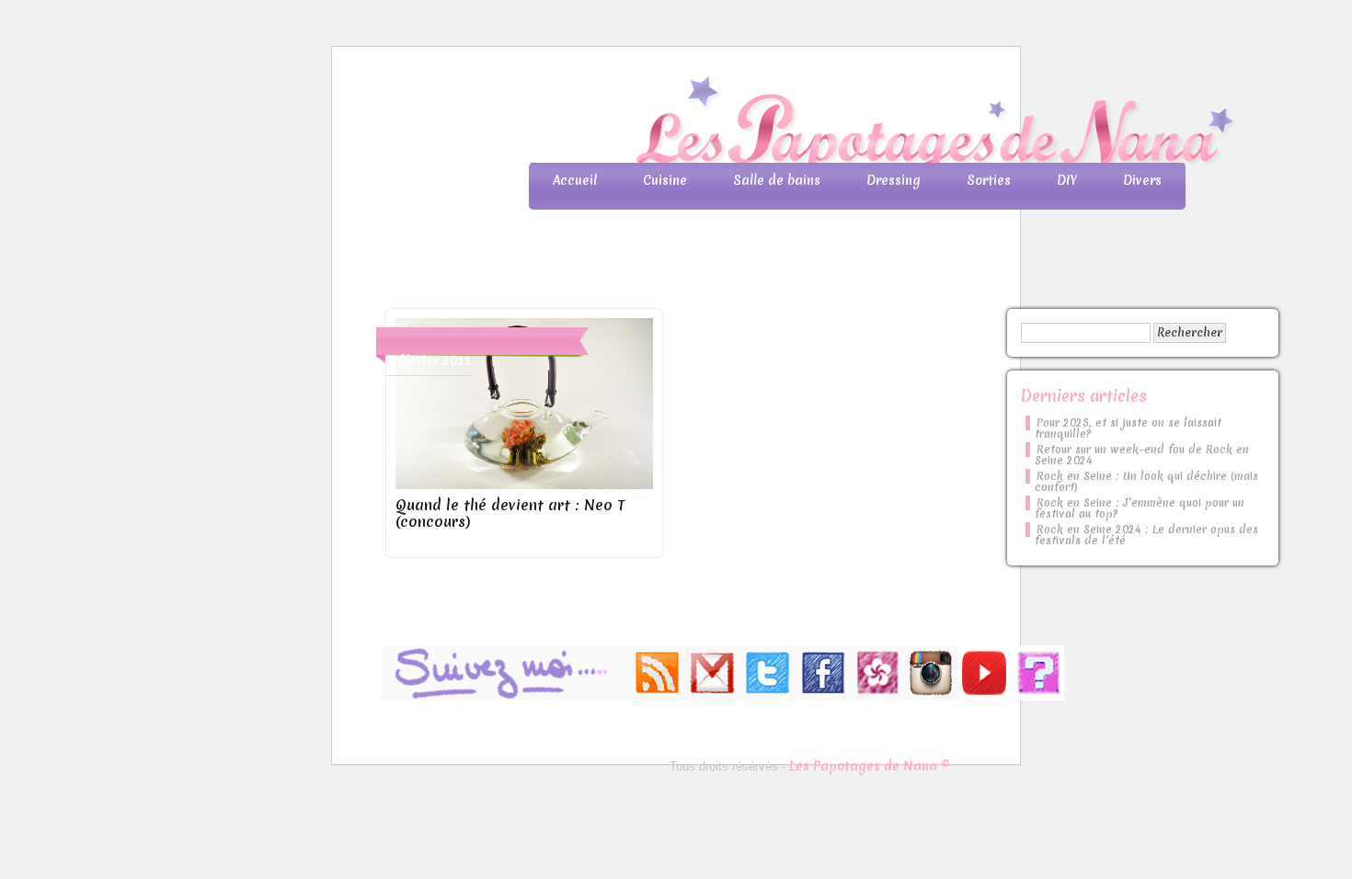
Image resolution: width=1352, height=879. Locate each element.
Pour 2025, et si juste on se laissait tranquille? (1128, 428)
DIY (1067, 180)
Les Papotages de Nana (797, 124)
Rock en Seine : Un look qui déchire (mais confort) (1146, 482)
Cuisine (665, 180)
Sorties (989, 180)
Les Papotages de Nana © (869, 766)
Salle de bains (776, 180)
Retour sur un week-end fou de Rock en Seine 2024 (1142, 455)
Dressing (893, 180)
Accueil (575, 180)
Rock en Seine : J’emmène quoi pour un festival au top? (1139, 508)
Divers (1142, 180)
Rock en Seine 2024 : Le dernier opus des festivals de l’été (1146, 535)
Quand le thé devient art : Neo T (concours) (510, 513)
